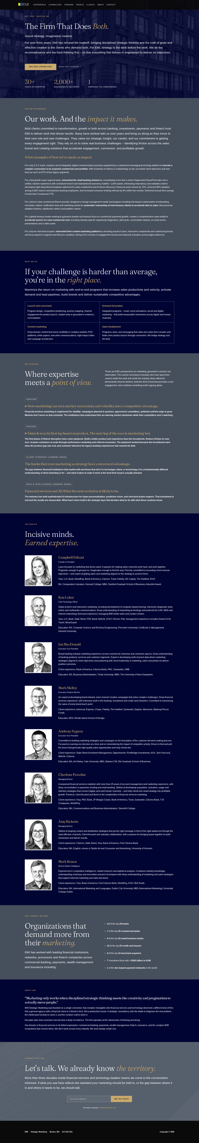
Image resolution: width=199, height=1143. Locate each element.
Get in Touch (121, 1099)
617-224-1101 (67, 1132)
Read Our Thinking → (70, 67)
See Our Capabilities (40, 67)
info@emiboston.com (107, 1108)
